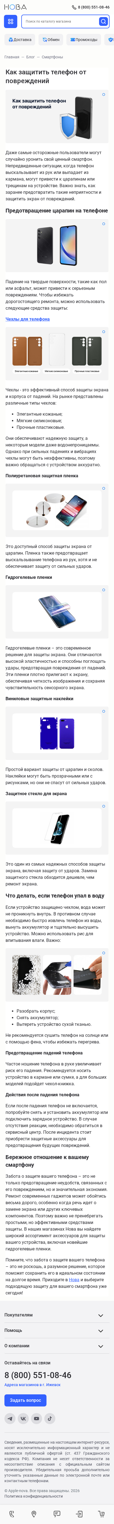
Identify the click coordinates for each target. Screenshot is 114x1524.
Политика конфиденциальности (33, 1496)
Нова (74, 1279)
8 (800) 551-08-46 (94, 7)
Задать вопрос (25, 1400)
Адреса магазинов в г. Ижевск (32, 1385)
